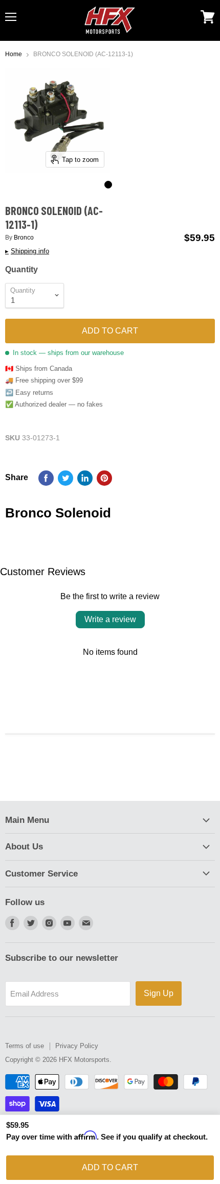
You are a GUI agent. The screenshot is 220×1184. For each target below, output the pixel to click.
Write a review (110, 619)
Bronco (24, 237)
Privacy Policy (76, 1046)
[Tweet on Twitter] (65, 478)
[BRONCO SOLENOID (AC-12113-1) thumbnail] (108, 184)
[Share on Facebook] (46, 478)
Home (13, 54)
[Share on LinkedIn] (85, 478)
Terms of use (24, 1046)
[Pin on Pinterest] (104, 478)
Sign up (158, 993)
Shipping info (27, 251)
